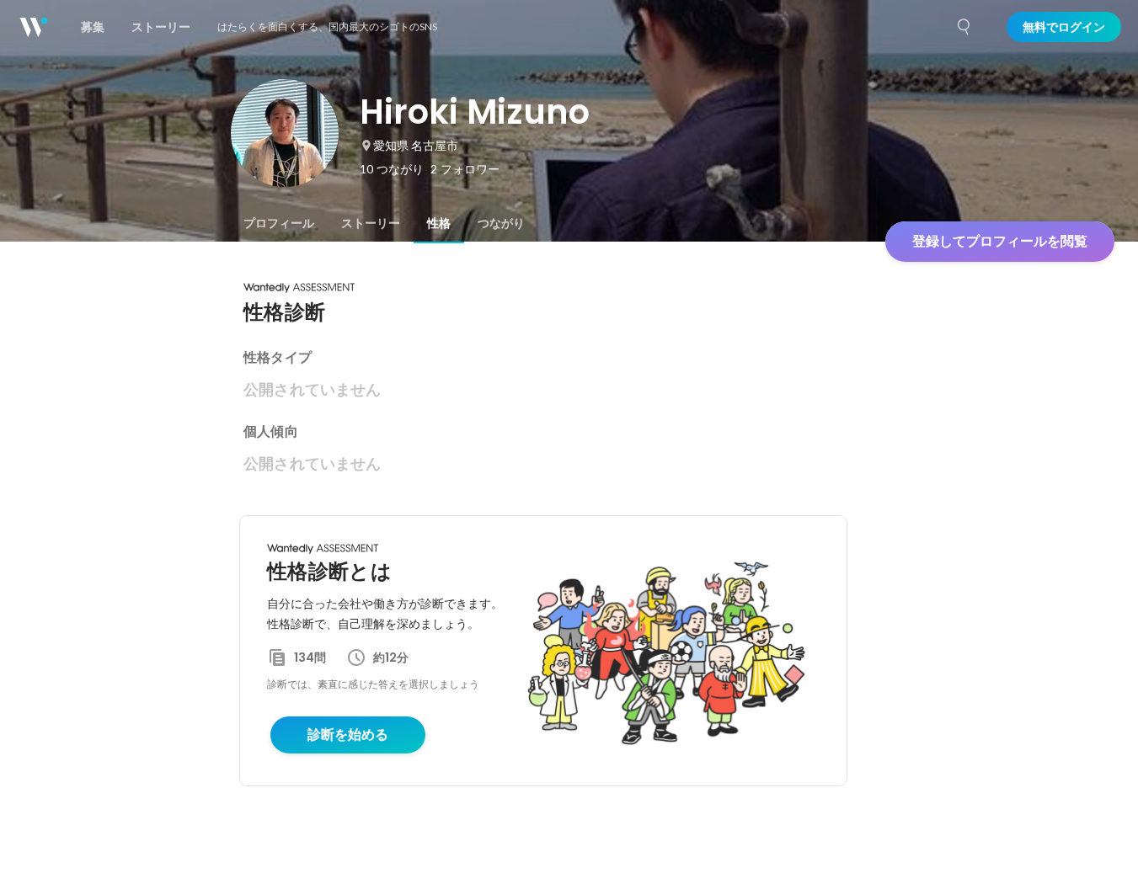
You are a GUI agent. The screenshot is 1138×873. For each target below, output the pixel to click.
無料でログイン (1064, 27)
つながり (501, 223)
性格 (439, 223)
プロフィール (278, 223)
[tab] (279, 223)
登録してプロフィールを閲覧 (999, 241)
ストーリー (370, 223)
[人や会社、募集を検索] (964, 27)
